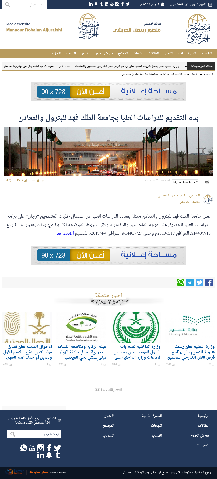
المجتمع (123, 54)
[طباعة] (207, 182)
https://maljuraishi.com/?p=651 (185, 182)
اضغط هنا (65, 233)
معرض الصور (104, 54)
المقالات (154, 54)
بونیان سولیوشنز (38, 472)
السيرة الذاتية (187, 54)
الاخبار (168, 54)
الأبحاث (138, 54)
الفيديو (85, 54)
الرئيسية (206, 54)
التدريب (71, 54)
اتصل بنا (55, 54)
